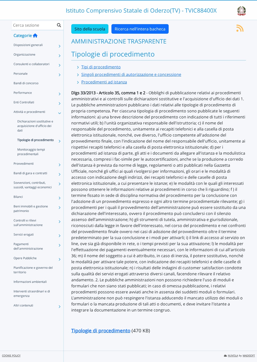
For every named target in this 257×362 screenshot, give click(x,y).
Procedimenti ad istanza (104, 82)
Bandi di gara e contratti (30, 173)
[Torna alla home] (35, 35)
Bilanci (18, 197)
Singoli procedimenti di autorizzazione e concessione (131, 74)
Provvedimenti (24, 163)
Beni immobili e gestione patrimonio (31, 208)
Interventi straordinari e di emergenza (32, 293)
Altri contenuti (23, 305)
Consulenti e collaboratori (31, 64)
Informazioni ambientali (30, 282)
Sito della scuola (90, 29)
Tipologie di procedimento (35, 140)
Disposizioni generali (28, 45)
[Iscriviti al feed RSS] (239, 29)
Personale (21, 73)
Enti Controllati (24, 102)
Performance (23, 92)
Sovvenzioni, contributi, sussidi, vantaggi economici (33, 184)
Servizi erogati (24, 234)
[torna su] (246, 346)
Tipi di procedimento (101, 67)
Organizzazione (24, 54)
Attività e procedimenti (29, 112)
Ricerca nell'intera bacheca (140, 29)
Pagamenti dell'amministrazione (28, 246)
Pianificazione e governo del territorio (33, 269)
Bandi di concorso (26, 83)
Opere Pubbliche (25, 258)
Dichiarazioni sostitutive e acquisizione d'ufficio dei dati (35, 125)
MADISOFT (249, 355)
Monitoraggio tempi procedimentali (31, 151)
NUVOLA (233, 355)
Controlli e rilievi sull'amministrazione (28, 222)
